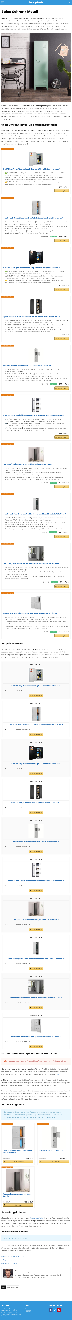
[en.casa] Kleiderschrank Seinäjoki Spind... (17, 1195)
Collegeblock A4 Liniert (9, 1260)
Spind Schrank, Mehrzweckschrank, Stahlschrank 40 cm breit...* (31, 316)
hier (58, 1074)
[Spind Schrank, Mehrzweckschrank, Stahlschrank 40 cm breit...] (36, 306)
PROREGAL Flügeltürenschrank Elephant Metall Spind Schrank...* (31, 169)
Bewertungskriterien (37, 1218)
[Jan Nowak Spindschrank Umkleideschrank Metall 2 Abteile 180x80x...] (36, 503)
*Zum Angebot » (62, 191)
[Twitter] (55, 1310)
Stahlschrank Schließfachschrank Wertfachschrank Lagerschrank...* (34, 415)
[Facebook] (50, 1310)
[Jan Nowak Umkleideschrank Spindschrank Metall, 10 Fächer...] (36, 603)
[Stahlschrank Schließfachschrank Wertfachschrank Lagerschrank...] (36, 405)
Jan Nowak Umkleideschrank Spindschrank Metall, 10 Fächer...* (31, 613)
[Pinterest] (59, 1310)
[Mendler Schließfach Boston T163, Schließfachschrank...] (36, 355)
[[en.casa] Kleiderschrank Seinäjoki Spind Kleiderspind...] (36, 454)
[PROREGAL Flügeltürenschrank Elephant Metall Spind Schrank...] (36, 158)
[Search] (69, 2)
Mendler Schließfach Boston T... (51, 1151)
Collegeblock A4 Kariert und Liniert (13, 1256)
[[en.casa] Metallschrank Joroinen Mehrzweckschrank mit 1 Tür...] (36, 553)
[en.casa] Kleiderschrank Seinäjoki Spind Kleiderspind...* (28, 464)
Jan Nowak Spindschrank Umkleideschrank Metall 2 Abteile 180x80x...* (34, 514)
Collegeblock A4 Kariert (9, 1263)
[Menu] (2, 2)
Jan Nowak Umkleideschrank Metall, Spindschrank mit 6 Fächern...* (33, 218)
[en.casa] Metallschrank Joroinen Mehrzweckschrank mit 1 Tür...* (32, 563)
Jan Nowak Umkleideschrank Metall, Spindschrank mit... (17, 1152)
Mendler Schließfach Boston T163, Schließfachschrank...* (28, 365)
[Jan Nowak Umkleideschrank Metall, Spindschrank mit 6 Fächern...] (36, 207)
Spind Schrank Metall (12, 1287)
